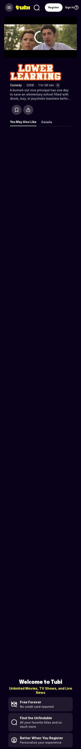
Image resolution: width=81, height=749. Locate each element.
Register (53, 7)
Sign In (69, 7)
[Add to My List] (17, 110)
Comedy (16, 85)
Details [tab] (46, 122)
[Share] (28, 110)
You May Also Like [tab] (23, 122)
